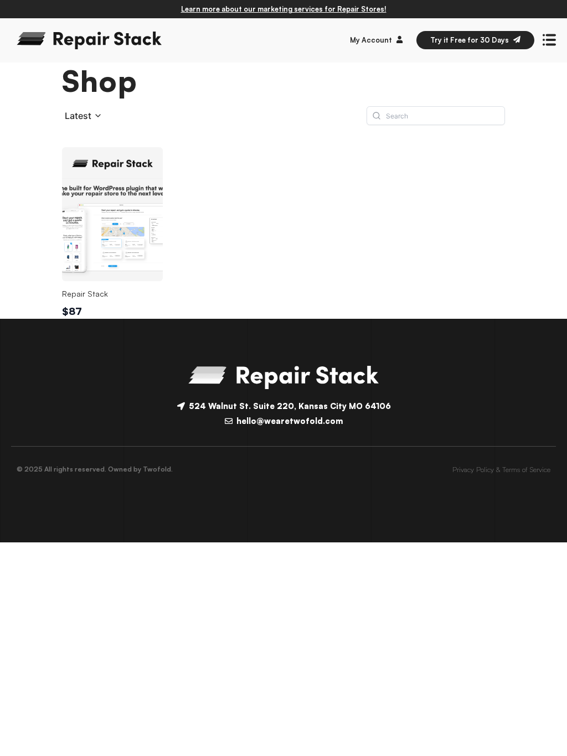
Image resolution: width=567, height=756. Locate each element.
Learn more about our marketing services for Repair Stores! (283, 8)
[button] (83, 115)
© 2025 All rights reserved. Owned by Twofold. (95, 469)
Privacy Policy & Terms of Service (501, 469)
